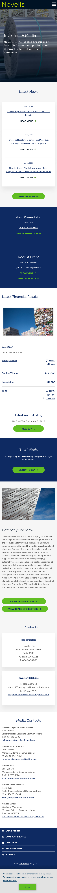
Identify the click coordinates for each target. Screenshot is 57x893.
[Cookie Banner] (28, 881)
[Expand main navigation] (53, 4)
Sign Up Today (27, 470)
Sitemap (8, 854)
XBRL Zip (50, 398)
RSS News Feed (12, 848)
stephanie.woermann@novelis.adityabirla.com (23, 816)
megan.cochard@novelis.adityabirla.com (28, 694)
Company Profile (14, 836)
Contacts (9, 842)
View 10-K (26, 428)
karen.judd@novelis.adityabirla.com (18, 797)
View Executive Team (22, 601)
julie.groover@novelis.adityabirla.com (19, 740)
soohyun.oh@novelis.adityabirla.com (18, 778)
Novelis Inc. (24, 864)
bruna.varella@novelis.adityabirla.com (19, 759)
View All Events (27, 278)
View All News (27, 196)
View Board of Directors (23, 609)
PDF (53, 364)
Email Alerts (11, 830)
